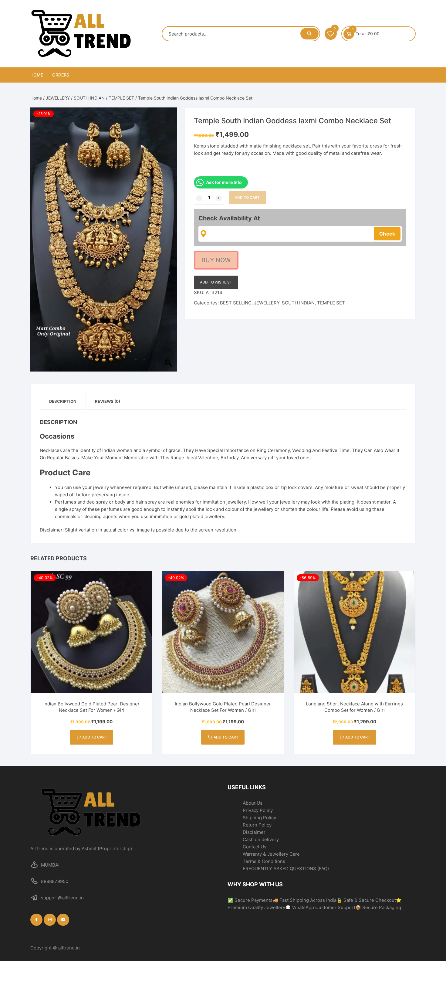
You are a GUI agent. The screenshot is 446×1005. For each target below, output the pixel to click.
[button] (428, 987)
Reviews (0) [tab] (107, 401)
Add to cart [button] (94, 737)
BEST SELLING (236, 303)
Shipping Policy (259, 817)
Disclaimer (254, 832)
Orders (60, 74)
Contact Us (254, 847)
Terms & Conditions (264, 861)
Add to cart (247, 197)
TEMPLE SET (121, 97)
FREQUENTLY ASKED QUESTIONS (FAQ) (286, 868)
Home (36, 74)
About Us (252, 803)
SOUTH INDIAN (89, 97)
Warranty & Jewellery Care (271, 854)
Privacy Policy (258, 810)
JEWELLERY (58, 97)
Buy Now (216, 260)
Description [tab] (62, 401)
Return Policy (257, 825)
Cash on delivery (261, 839)
